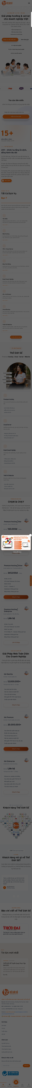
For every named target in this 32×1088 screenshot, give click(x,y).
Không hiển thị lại (17, 552)
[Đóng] (30, 535)
